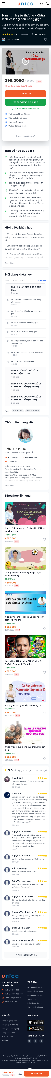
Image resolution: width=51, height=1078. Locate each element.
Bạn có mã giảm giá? (25, 136)
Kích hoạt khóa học (35, 995)
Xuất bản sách (7, 1036)
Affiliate (5, 1040)
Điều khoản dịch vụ (34, 1003)
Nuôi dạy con (18, 411)
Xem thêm (9, 263)
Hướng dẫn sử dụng (35, 991)
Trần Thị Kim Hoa (13, 39)
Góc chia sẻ (32, 999)
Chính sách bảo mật (35, 1007)
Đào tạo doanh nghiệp (10, 1029)
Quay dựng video (8, 1033)
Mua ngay (25, 93)
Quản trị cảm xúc (32, 411)
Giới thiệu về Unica (34, 987)
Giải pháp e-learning (10, 1025)
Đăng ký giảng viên (9, 1021)
